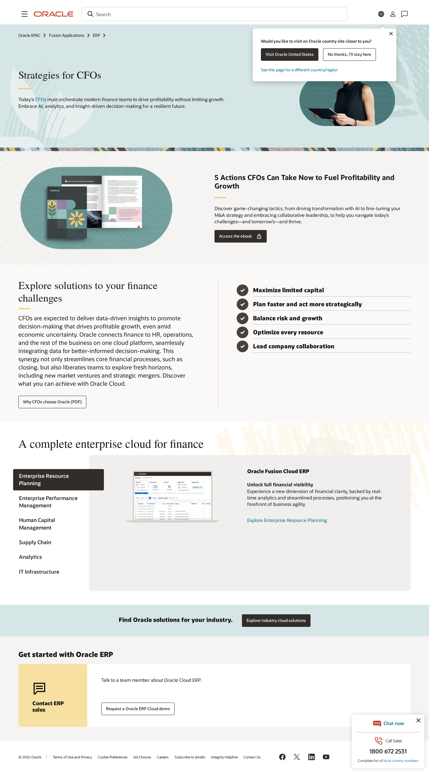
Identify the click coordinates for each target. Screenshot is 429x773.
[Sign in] (392, 14)
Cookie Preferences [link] (113, 757)
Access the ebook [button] (235, 236)
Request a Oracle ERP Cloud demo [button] (138, 708)
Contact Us (252, 757)
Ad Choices (142, 757)
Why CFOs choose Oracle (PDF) (52, 401)
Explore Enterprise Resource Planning (287, 520)
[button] (24, 14)
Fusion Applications (66, 35)
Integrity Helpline (224, 757)
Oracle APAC (29, 35)
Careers (163, 757)
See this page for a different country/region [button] (299, 69)
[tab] (58, 480)
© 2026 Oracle (29, 757)
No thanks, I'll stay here (349, 54)
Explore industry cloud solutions (276, 620)
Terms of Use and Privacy (72, 757)
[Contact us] (404, 14)
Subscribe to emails (190, 757)
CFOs (40, 99)
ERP (96, 35)
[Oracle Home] (54, 14)
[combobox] (214, 14)
